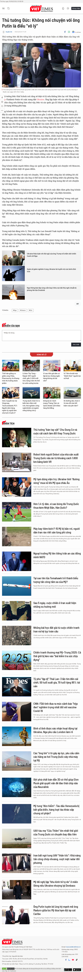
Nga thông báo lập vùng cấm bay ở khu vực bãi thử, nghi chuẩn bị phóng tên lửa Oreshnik (51, 289)
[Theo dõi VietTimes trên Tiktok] (77, 960)
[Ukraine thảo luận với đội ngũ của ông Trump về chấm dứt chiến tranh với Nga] (13, 258)
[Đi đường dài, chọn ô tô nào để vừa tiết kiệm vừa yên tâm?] (72, 393)
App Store (68, 969)
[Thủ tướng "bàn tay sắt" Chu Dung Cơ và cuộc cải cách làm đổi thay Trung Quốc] (16, 437)
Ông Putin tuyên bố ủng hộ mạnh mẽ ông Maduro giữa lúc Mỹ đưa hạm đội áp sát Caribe (55, 910)
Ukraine (40, 99)
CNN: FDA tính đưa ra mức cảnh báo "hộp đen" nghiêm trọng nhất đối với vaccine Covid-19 (55, 707)
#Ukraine (23, 310)
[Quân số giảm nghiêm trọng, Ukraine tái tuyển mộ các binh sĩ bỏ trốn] (13, 273)
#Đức (30, 310)
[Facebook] (65, 32)
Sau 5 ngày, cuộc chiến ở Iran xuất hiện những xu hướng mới (54, 604)
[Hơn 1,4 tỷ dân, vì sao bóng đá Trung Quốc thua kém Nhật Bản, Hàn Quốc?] (16, 512)
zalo (69, 960)
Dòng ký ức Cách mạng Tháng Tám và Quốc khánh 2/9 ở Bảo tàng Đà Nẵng (51, 404)
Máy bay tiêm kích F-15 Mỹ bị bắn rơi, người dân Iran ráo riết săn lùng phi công (56, 530)
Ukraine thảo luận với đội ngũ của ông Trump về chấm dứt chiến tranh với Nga (51, 255)
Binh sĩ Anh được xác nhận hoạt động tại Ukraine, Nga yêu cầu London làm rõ (55, 730)
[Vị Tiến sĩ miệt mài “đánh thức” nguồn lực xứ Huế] (72, 365)
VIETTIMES (41, 8)
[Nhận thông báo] (63, 8)
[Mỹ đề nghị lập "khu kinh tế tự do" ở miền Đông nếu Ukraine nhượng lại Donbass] (16, 889)
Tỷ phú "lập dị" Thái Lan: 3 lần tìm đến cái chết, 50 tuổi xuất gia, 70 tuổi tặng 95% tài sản (56, 682)
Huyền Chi (9, 32)
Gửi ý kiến (76, 344)
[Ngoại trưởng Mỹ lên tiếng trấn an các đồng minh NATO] (16, 561)
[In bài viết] (69, 32)
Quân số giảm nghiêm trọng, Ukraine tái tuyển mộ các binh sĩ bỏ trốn (51, 270)
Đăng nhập (76, 8)
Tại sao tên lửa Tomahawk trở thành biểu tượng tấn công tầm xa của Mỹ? (55, 579)
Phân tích (8, 423)
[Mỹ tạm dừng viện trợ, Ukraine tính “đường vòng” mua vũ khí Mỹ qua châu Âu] (16, 487)
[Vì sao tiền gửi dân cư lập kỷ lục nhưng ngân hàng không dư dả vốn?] (51, 365)
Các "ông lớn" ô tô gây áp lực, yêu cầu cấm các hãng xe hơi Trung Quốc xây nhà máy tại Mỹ (56, 756)
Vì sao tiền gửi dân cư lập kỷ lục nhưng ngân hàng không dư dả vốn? (51, 377)
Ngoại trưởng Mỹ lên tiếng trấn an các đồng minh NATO (57, 555)
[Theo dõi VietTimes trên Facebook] (66, 960)
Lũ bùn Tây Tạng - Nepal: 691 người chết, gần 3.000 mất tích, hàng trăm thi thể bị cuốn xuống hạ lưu (31, 378)
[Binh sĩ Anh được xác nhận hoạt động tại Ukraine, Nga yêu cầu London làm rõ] (16, 736)
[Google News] (76, 32)
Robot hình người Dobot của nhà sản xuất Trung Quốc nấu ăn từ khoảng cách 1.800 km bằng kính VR (56, 458)
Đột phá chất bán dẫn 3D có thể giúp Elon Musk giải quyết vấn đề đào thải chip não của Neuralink (56, 783)
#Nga (15, 310)
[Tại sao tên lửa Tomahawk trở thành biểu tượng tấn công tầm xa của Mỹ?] (16, 586)
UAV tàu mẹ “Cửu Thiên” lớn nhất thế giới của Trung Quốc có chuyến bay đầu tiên (55, 832)
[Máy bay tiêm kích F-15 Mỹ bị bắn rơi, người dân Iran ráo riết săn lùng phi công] (16, 536)
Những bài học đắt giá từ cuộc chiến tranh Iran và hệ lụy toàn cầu (56, 629)
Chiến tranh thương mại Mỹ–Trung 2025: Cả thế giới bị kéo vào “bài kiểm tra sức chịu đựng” (57, 656)
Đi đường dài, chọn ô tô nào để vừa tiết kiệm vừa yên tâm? (72, 403)
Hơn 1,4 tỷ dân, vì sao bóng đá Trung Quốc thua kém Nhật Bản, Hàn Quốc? (56, 505)
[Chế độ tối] (68, 8)
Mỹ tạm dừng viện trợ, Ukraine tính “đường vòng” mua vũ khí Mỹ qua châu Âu (56, 480)
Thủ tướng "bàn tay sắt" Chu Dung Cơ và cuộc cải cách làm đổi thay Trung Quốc (55, 431)
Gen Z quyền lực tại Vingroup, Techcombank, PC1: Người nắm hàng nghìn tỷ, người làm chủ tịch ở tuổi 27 (9, 407)
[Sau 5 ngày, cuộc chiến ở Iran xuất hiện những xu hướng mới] (16, 611)
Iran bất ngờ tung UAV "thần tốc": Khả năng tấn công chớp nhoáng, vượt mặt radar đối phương (57, 859)
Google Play (77, 969)
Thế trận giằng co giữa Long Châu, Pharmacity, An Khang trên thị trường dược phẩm (10, 378)
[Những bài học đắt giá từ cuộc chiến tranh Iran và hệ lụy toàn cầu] (16, 635)
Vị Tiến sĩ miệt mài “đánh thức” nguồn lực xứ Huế (72, 375)
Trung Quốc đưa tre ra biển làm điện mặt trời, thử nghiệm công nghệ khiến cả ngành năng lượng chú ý (31, 406)
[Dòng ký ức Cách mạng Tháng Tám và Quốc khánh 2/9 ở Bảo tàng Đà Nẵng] (51, 393)
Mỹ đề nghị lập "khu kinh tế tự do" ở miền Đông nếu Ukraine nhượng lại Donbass (55, 883)
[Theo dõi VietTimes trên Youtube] (73, 960)
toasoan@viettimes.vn (73, 947)
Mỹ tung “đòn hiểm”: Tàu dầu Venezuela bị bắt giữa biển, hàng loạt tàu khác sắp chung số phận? (56, 809)
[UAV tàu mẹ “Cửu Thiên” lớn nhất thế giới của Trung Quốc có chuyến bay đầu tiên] (16, 838)
